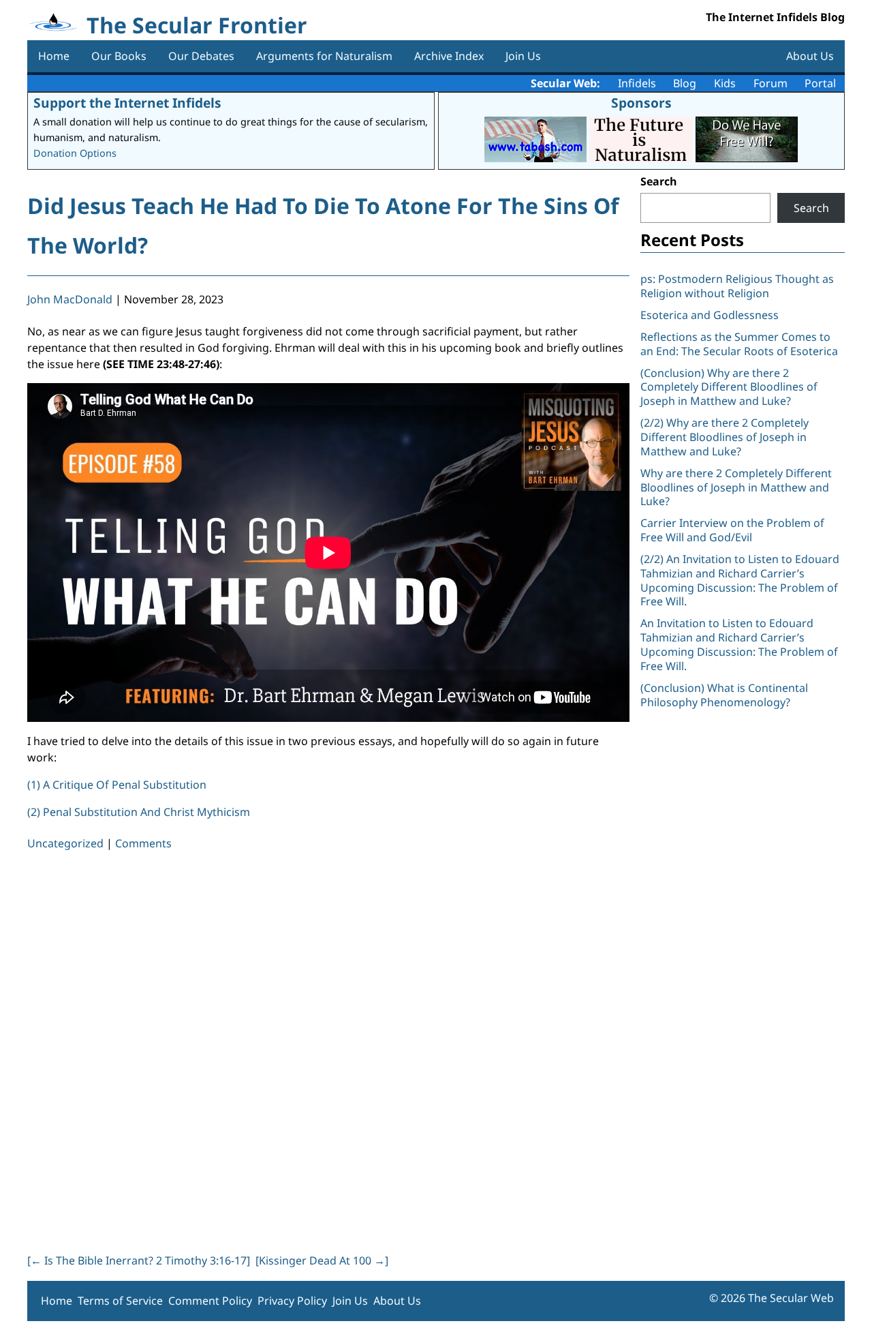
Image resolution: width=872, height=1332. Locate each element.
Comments (143, 843)
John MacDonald (69, 299)
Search (658, 181)
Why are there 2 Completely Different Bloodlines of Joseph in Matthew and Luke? (736, 487)
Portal (820, 83)
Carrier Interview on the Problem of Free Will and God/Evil (732, 530)
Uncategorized (65, 843)
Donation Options (74, 153)
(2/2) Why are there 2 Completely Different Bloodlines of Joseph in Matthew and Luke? (724, 437)
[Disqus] (328, 1049)
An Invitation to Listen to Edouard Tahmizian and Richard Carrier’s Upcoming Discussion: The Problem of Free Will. (739, 644)
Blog (684, 83)
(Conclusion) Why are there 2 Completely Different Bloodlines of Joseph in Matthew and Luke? (729, 387)
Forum (770, 83)
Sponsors (641, 102)
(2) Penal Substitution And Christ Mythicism (138, 811)
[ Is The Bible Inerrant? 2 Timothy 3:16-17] (138, 1260)
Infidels (637, 83)
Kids (725, 83)
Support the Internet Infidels (127, 102)
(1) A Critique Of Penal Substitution (116, 784)
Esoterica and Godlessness (709, 314)
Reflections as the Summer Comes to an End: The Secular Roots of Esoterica (739, 344)
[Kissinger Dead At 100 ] (321, 1260)
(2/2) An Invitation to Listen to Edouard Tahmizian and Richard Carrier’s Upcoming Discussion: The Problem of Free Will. (739, 580)
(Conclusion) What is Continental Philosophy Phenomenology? (724, 695)
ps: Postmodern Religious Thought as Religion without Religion (737, 286)
